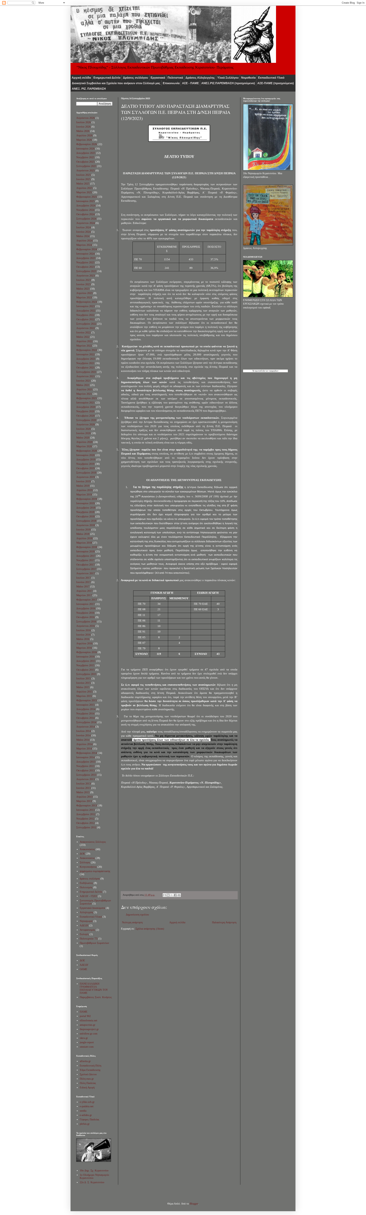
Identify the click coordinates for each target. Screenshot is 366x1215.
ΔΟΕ (82, 853)
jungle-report (87, 1042)
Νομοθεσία (248, 77)
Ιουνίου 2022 (83, 332)
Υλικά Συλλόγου (228, 77)
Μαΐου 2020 (82, 437)
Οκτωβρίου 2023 (85, 266)
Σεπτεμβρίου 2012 (86, 827)
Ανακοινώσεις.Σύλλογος (93, 841)
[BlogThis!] (168, 895)
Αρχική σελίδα (81, 77)
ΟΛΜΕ (83, 969)
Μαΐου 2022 (82, 337)
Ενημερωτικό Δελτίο (106, 77)
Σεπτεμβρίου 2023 (86, 271)
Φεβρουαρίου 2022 (86, 350)
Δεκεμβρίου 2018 (85, 507)
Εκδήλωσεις (86, 883)
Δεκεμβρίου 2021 (85, 358)
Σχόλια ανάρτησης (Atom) (150, 928)
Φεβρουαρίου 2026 (86, 144)
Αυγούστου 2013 (85, 779)
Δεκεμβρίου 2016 (85, 608)
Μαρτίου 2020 (84, 446)
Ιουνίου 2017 (83, 582)
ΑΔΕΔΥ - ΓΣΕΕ (88, 896)
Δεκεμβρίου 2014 (85, 709)
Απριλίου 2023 (84, 293)
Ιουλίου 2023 (83, 280)
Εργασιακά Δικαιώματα (92, 908)
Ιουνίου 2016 (83, 634)
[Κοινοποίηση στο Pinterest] (179, 895)
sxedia (83, 1110)
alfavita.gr (85, 1061)
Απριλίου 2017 (84, 591)
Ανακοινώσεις (87, 858)
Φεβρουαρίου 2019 (86, 499)
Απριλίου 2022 (84, 341)
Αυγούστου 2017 (85, 573)
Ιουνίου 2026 (83, 126)
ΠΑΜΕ (83, 1011)
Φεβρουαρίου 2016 (86, 652)
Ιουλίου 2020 (83, 428)
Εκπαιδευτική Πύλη (90, 1065)
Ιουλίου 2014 (83, 731)
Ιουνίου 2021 (83, 380)
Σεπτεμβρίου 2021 (86, 372)
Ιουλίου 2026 (83, 122)
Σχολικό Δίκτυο (88, 1074)
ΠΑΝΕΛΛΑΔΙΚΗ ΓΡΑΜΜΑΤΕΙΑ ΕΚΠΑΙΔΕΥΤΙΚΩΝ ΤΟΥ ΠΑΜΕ (94, 988)
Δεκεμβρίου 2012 (85, 814)
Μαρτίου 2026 (84, 139)
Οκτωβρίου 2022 (85, 319)
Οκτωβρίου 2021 (85, 367)
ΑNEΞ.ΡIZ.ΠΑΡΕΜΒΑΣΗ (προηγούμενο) (228, 83)
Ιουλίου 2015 (83, 678)
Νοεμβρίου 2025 (85, 157)
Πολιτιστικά (175, 77)
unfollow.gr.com (88, 1033)
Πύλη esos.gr (87, 1078)
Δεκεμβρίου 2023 (85, 258)
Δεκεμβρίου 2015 (85, 661)
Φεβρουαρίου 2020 (86, 450)
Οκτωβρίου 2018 (85, 516)
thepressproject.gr (89, 1029)
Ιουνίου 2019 (83, 481)
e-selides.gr (86, 1115)
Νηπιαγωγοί (86, 921)
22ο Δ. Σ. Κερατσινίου (92, 1182)
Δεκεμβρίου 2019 (85, 459)
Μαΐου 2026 (82, 131)
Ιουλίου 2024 (83, 227)
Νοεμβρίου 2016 (85, 612)
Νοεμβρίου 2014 (85, 713)
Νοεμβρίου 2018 (85, 512)
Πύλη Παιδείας (88, 1083)
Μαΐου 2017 (82, 586)
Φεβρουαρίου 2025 (86, 196)
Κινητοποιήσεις (88, 866)
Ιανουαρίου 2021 (85, 402)
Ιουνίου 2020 (83, 433)
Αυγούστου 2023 (85, 275)
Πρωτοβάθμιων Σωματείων (94, 943)
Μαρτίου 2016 (84, 647)
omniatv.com (87, 1046)
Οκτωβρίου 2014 (85, 718)
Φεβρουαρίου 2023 (86, 301)
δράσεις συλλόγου (90, 878)
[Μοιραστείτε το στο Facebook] (175, 895)
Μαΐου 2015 (82, 687)
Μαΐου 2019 (82, 485)
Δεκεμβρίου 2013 (85, 761)
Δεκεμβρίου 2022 (85, 310)
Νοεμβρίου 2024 (85, 209)
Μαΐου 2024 (82, 236)
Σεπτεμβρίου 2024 (86, 218)
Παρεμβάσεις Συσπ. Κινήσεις (96, 997)
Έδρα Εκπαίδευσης (90, 1070)
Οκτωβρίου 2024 (85, 214)
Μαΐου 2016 (82, 639)
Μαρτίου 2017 (84, 595)
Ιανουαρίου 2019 (85, 503)
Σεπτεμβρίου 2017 (86, 569)
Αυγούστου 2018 (85, 525)
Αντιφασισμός (87, 929)
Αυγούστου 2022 (85, 328)
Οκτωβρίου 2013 (85, 770)
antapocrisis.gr (87, 1024)
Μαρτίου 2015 (84, 696)
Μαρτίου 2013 (84, 801)
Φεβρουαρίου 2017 (86, 599)
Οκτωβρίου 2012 (85, 823)
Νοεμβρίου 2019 (85, 464)
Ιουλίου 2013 (83, 783)
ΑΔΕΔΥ (84, 925)
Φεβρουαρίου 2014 (86, 753)
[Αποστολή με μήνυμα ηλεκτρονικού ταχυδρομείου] (164, 895)
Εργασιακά (158, 77)
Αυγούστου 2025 (85, 170)
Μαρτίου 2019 (84, 494)
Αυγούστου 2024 (85, 223)
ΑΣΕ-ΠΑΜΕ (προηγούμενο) (275, 83)
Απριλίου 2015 (84, 691)
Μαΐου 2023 (82, 288)
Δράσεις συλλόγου (135, 77)
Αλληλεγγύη (86, 912)
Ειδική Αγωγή (87, 1087)
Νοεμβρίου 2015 (85, 665)
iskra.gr (84, 1038)
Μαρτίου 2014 (84, 748)
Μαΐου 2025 (82, 183)
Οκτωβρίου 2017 (85, 564)
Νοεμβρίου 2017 (85, 560)
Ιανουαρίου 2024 (85, 253)
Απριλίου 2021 (84, 389)
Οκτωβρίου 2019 (85, 468)
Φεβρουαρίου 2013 (86, 805)
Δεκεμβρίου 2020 (85, 407)
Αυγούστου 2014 (85, 726)
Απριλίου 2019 (84, 490)
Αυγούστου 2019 (85, 477)
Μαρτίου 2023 (84, 297)
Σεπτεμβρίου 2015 (86, 674)
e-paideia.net (86, 1106)
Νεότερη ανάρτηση (132, 922)
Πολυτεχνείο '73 (88, 938)
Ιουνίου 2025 (83, 179)
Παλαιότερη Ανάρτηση (224, 922)
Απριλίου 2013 (84, 796)
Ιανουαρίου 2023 (85, 306)
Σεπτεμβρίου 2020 (86, 420)
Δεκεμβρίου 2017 (85, 555)
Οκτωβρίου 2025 (85, 161)
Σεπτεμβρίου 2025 (86, 166)
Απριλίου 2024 (84, 240)
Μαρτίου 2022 (84, 345)
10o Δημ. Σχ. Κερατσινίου (94, 1170)
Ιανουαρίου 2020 (85, 455)
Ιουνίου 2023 (83, 284)
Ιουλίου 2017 (83, 577)
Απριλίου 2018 (84, 538)
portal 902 (85, 1016)
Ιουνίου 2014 (83, 735)
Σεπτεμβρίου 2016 (86, 621)
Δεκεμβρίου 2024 (85, 205)
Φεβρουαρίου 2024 (86, 249)
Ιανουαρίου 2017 (85, 604)
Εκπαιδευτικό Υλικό (271, 77)
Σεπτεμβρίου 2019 (86, 472)
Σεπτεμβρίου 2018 (86, 520)
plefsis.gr (85, 1123)
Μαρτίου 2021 (84, 393)
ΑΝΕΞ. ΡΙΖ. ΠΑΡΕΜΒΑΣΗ (89, 88)
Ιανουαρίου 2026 (85, 148)
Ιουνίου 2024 (83, 231)
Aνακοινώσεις (87, 849)
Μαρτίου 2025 (84, 192)
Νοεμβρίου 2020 (85, 411)
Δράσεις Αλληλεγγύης (200, 77)
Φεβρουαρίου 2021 (86, 398)
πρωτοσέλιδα (260, 371)
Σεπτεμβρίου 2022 (86, 323)
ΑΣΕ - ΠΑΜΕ (190, 83)
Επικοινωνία (171, 83)
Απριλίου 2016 (84, 643)
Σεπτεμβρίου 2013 (86, 774)
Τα (253, 371)
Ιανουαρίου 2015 (85, 704)
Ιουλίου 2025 (83, 174)
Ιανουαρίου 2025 (85, 201)
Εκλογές (84, 934)
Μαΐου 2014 (82, 739)
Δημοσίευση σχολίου (137, 914)
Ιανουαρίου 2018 (85, 551)
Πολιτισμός (86, 887)
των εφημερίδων (272, 371)
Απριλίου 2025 (84, 188)
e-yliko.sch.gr (87, 1102)
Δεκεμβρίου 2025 (85, 153)
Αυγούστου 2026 (85, 118)
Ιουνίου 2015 (83, 682)
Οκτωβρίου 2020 (85, 415)
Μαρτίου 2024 (84, 245)
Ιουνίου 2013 (83, 788)
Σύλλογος (85, 862)
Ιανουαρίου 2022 (85, 354)
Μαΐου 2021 (82, 385)
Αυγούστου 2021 (85, 376)
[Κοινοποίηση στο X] (172, 895)
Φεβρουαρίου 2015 (86, 700)
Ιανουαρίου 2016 (85, 656)
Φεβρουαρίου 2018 (86, 547)
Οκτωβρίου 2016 (85, 617)
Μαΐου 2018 (82, 534)
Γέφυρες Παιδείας (89, 1119)
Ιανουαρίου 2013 (85, 809)
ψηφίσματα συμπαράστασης (95, 871)
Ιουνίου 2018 (83, 529)
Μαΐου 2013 (82, 792)
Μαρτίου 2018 (84, 542)
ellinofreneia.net (88, 1020)
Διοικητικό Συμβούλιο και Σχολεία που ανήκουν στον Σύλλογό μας (116, 83)
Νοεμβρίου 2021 (85, 363)
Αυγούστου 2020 (85, 424)
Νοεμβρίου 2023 (85, 262)
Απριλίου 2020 (84, 442)
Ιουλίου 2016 (83, 630)
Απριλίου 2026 (84, 135)
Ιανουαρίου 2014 (85, 757)
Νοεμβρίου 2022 (85, 315)
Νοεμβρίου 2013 (85, 766)
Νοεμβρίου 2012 (85, 818)
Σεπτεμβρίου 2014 (86, 722)
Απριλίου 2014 (84, 744)
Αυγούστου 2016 (85, 626)
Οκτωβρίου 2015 (85, 669)
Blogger (194, 1203)
